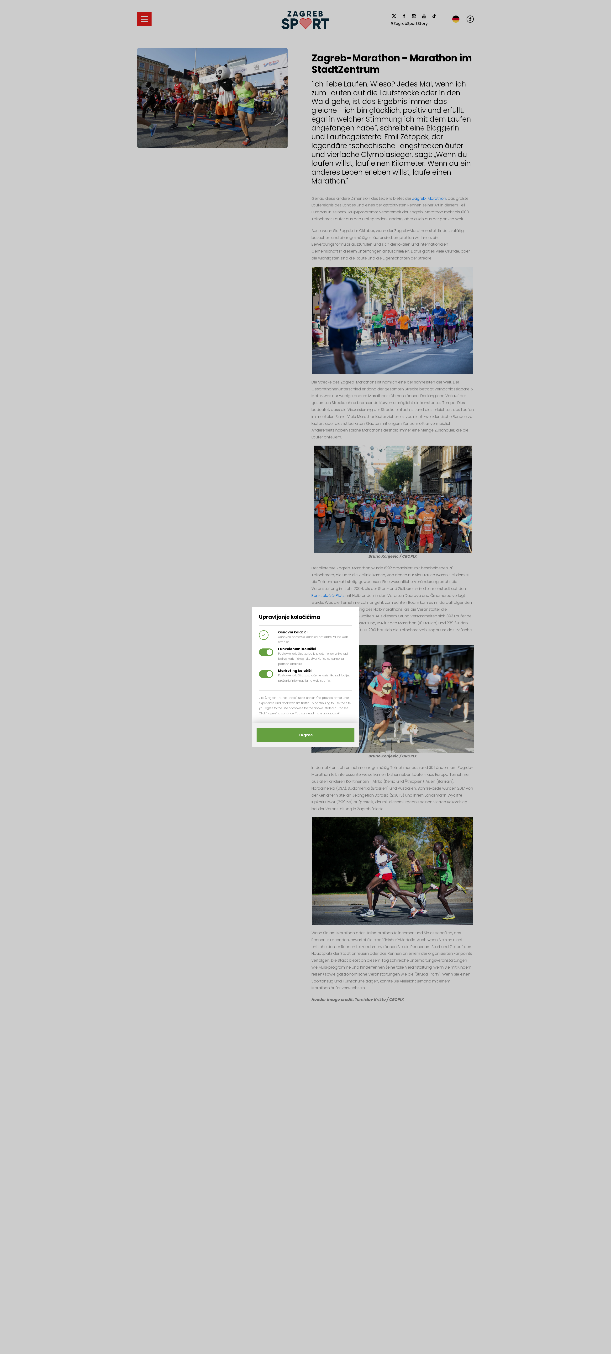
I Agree (306, 735)
